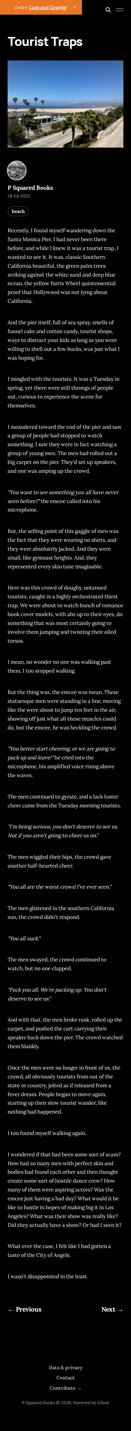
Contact (65, 1377)
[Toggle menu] (119, 9)
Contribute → (66, 1388)
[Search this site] (108, 9)
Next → (112, 1309)
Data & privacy (66, 1367)
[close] (75, 7)
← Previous (24, 1309)
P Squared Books (30, 187)
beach (18, 211)
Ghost (103, 1402)
